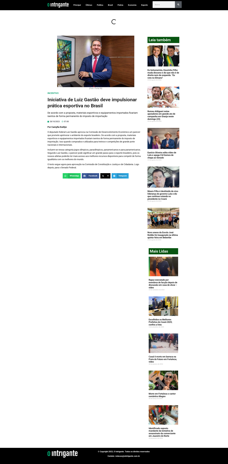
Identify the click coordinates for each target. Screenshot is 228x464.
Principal (77, 5)
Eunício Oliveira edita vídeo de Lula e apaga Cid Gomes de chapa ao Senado (161, 155)
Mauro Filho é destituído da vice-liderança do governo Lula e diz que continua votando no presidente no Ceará (163, 195)
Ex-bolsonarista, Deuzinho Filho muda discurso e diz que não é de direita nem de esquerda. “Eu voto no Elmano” (163, 74)
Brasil (110, 5)
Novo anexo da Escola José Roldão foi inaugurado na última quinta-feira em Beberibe (162, 235)
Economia (132, 5)
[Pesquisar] (178, 4)
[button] (72, 176)
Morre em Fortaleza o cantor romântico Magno (162, 395)
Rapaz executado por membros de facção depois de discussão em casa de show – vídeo (163, 284)
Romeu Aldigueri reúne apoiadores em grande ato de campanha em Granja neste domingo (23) (161, 115)
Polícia (120, 5)
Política (100, 5)
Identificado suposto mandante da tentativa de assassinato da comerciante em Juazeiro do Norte (162, 432)
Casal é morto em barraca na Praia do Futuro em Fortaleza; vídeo (163, 359)
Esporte (144, 5)
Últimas (89, 5)
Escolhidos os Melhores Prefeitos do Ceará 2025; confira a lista (160, 322)
